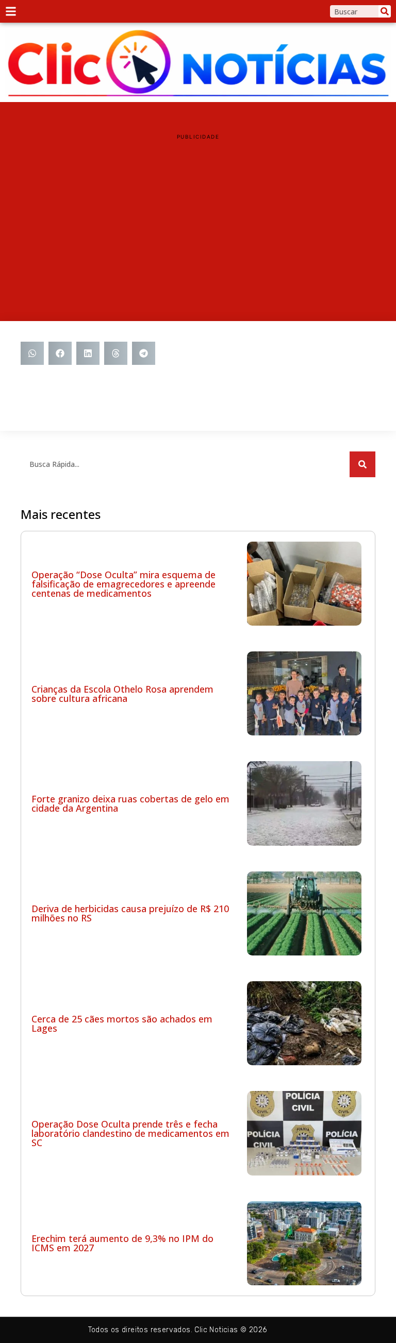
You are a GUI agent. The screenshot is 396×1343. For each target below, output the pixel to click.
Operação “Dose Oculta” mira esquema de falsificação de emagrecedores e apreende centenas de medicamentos (123, 583)
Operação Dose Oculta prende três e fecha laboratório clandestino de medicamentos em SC (130, 1133)
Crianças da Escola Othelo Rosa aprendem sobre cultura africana (122, 693)
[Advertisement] (198, 218)
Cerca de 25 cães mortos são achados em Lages (121, 1023)
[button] (32, 353)
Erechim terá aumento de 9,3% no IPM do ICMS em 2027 (122, 1243)
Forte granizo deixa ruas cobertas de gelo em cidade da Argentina (130, 803)
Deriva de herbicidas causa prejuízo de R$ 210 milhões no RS (130, 913)
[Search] (384, 11)
